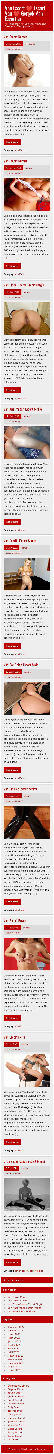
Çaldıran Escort (16, 1396)
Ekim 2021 (14, 1348)
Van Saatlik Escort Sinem (20, 540)
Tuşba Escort (15, 1435)
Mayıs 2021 (14, 1366)
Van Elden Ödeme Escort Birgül (24, 285)
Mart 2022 (14, 1337)
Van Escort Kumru (15, 160)
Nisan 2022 (14, 1334)
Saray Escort (15, 1432)
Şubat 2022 (14, 1341)
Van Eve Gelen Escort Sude (21, 664)
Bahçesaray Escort (18, 1385)
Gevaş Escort (15, 1414)
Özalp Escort (15, 1428)
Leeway (41, 1449)
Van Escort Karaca (15, 36)
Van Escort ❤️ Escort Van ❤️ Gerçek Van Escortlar (25, 13)
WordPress (26, 1449)
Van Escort (20, 150)
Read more (12, 141)
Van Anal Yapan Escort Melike (23, 409)
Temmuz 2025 (16, 1326)
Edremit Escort (16, 1403)
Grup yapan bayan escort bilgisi (24, 1161)
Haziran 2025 (15, 1330)
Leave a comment (14, 49)
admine (29, 168)
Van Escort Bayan (15, 920)
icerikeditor (30, 44)
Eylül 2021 (14, 1352)
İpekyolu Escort (16, 1421)
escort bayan (37, 1270)
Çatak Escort (15, 1399)
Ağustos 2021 (16, 1355)
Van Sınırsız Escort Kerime (21, 788)
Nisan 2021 (14, 1370)
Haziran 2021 (15, 1362)
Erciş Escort (14, 1407)
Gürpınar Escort (16, 1417)
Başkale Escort (16, 1389)
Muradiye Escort (17, 1425)
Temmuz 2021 (16, 1359)
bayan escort (21, 1270)
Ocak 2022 (14, 1344)
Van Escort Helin (14, 1037)
